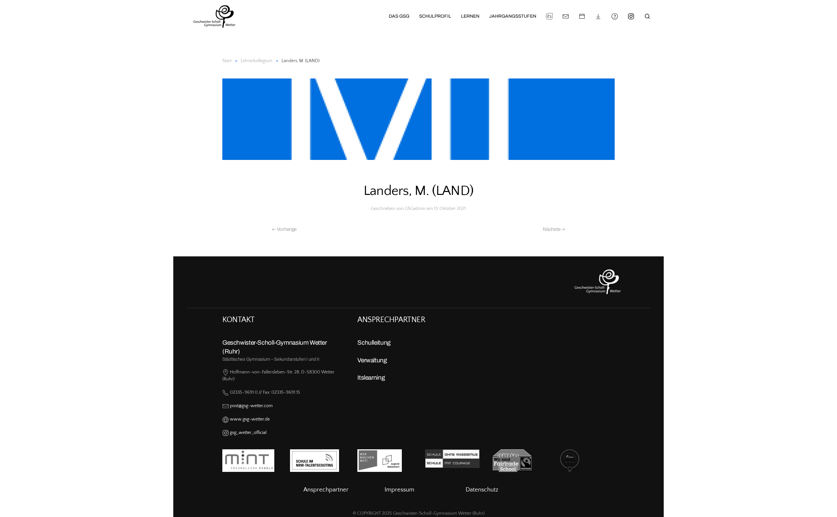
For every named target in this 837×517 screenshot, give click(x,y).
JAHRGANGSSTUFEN (512, 16)
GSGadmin (415, 208)
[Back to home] (210, 16)
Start (226, 60)
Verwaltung (372, 360)
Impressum (399, 489)
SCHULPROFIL (435, 16)
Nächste (552, 229)
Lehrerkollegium (256, 60)
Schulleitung (373, 342)
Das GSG (399, 16)
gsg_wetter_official (248, 432)
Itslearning (371, 377)
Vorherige (286, 229)
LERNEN (470, 16)
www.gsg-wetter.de (250, 419)
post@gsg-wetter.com (251, 405)
